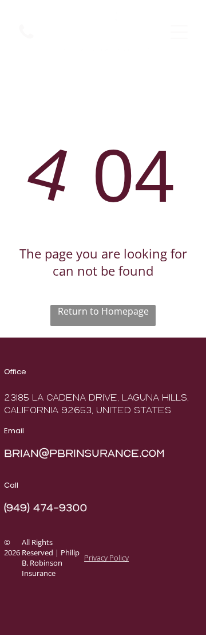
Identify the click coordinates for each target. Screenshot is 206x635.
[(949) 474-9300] (26, 38)
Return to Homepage (103, 311)
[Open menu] (179, 32)
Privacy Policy (106, 557)
